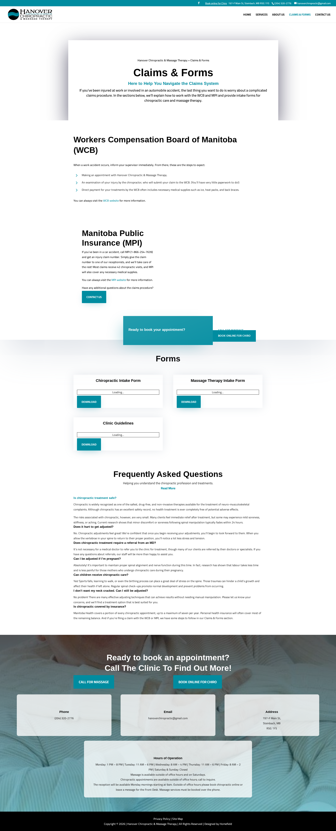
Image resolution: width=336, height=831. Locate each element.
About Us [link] (278, 15)
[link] (283, 3)
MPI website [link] (118, 279)
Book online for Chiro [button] (234, 336)
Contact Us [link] (322, 15)
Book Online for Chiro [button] (197, 792)
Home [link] (247, 15)
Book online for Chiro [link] (216, 3)
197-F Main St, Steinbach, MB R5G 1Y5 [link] (248, 3)
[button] (199, 4)
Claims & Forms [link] (300, 15)
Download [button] (89, 503)
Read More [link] (168, 598)
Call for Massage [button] (94, 792)
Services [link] (262, 15)
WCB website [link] (111, 200)
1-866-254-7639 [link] (141, 252)
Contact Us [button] (94, 297)
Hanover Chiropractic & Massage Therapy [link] (162, 60)
